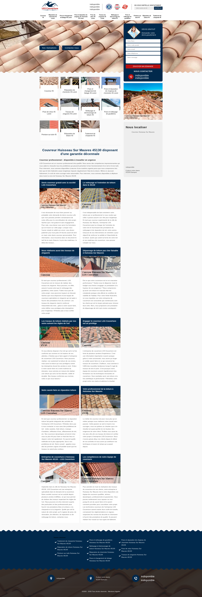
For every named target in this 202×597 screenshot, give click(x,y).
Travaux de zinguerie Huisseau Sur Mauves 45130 (134, 556)
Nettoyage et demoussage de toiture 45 (115, 16)
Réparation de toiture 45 (147, 16)
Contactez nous (72, 48)
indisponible (95, 4)
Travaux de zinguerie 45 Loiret (102, 16)
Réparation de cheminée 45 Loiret (53, 16)
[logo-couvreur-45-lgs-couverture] (49, 6)
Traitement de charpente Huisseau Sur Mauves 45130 (69, 542)
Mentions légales (114, 591)
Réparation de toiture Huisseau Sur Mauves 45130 (70, 548)
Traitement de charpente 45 (157, 16)
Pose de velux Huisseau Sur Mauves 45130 (131, 550)
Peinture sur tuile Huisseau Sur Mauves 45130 (68, 554)
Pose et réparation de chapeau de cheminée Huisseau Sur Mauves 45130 (133, 542)
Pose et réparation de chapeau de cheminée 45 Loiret (81, 16)
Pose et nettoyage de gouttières (127, 16)
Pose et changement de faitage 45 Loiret (66, 16)
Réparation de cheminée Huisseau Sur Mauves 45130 (101, 553)
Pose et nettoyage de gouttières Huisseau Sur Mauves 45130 (100, 541)
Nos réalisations (49, 48)
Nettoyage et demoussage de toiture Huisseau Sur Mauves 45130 (102, 547)
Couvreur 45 (43, 16)
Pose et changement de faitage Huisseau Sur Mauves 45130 (100, 559)
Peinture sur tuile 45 (137, 16)
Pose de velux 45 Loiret (92, 16)
